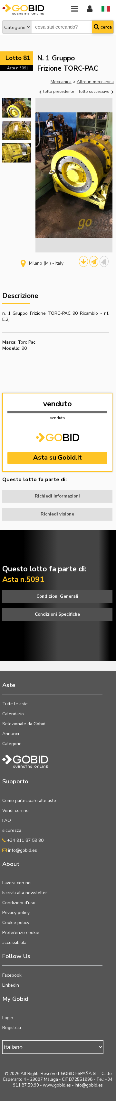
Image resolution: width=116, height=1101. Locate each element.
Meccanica (61, 82)
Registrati (11, 1028)
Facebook (12, 975)
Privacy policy (16, 913)
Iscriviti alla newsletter (24, 893)
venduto (57, 404)
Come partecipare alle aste (29, 800)
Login (7, 1018)
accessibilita (14, 942)
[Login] (89, 9)
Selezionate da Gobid (23, 724)
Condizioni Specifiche (57, 614)
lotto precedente (58, 91)
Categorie (14, 27)
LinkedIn (10, 985)
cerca (105, 27)
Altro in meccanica (95, 82)
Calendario (13, 714)
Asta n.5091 (17, 68)
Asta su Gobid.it (57, 457)
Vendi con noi (16, 810)
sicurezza (11, 830)
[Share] (93, 261)
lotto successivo (95, 91)
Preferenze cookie (20, 932)
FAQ (6, 820)
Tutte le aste (15, 704)
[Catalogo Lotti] (83, 261)
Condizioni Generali (57, 596)
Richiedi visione (57, 514)
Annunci (10, 734)
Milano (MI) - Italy (46, 263)
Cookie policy (15, 923)
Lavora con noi (17, 883)
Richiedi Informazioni (57, 496)
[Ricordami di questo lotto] (104, 261)
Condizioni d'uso (18, 903)
